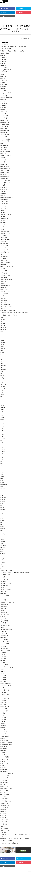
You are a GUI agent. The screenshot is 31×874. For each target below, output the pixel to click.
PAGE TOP (28, 846)
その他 (29, 871)
